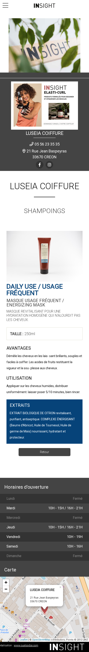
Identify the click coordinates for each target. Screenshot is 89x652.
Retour (44, 452)
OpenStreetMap (41, 639)
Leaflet (23, 639)
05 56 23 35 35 (47, 144)
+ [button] (6, 582)
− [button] (6, 589)
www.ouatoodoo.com (26, 645)
